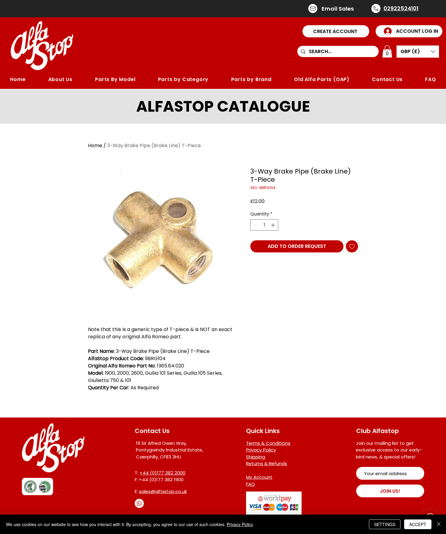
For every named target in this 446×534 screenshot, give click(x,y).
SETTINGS (384, 524)
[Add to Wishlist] (352, 246)
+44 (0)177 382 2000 (162, 473)
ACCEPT (417, 524)
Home (95, 145)
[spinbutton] (264, 225)
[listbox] (418, 52)
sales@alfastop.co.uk (163, 491)
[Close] (438, 524)
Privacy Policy (240, 524)
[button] (335, 31)
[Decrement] (255, 225)
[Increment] (273, 225)
